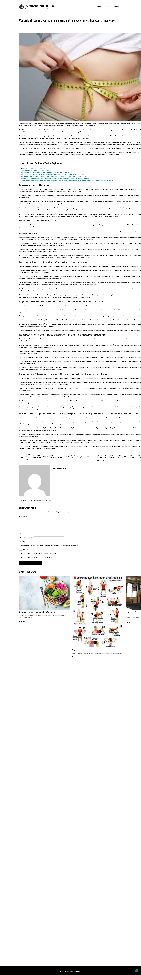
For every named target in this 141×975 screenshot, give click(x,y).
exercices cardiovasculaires (90, 457)
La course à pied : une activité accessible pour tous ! (36, 500)
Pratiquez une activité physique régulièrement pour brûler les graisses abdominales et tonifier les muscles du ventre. (55, 178)
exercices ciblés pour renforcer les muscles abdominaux (100, 457)
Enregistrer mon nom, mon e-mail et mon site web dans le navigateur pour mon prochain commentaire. (49, 546)
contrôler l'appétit (80, 457)
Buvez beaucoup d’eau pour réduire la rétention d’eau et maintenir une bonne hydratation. (47, 172)
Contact (116, 7)
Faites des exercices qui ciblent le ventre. (34, 168)
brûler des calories (73, 457)
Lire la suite (22, 621)
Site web (21, 541)
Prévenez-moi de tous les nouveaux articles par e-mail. (36, 557)
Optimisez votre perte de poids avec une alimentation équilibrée (37, 612)
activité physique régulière (21, 457)
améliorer (59, 457)
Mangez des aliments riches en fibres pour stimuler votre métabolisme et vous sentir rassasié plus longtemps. (54, 174)
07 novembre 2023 (23, 26)
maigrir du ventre (120, 457)
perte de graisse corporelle (133, 457)
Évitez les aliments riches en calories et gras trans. (36, 170)
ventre (31, 29)
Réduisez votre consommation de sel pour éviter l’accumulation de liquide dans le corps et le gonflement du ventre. (55, 176)
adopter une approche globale (28, 457)
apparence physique (67, 457)
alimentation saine (45, 457)
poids (26, 29)
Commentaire (23, 516)
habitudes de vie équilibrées (113, 457)
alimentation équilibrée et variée (36, 457)
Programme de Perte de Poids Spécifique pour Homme (88, 650)
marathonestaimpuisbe (37, 26)
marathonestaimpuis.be (40, 6)
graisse (21, 29)
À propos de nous (103, 7)
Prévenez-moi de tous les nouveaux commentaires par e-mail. (38, 553)
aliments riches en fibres (52, 457)
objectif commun (126, 457)
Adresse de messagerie (26, 537)
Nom (21, 533)
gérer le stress (107, 457)
